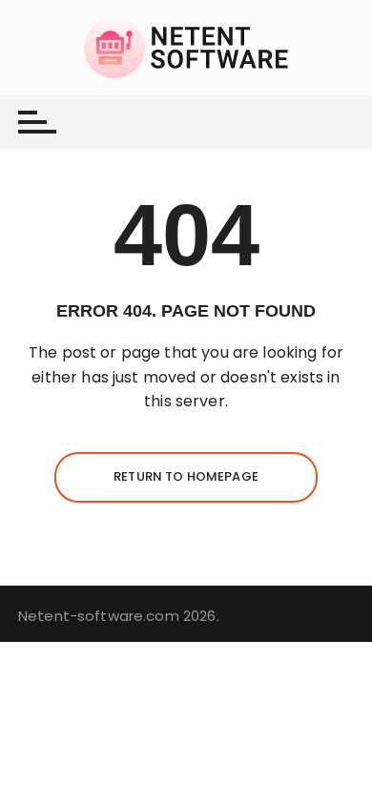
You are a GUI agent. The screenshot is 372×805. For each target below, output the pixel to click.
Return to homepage (186, 476)
